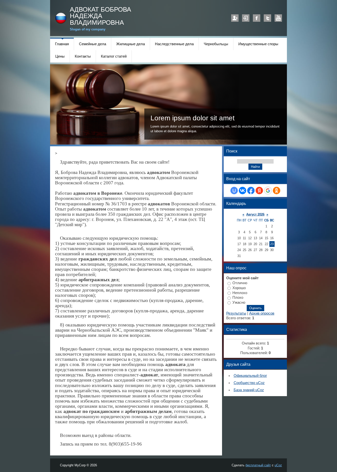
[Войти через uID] (234, 190)
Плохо (237, 298)
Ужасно (238, 302)
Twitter (267, 18)
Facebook (256, 18)
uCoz (278, 465)
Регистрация (235, 18)
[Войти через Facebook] (251, 190)
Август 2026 (255, 214)
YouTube (278, 18)
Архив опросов (261, 313)
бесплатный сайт (258, 465)
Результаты (236, 313)
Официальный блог (250, 376)
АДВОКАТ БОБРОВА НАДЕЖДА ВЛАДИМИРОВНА (100, 16)
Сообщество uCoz (249, 383)
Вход (245, 18)
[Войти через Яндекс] (259, 190)
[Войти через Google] (268, 190)
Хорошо (239, 288)
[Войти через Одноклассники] (276, 190)
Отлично (239, 283)
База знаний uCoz (249, 390)
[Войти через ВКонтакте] (242, 190)
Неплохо (239, 293)
